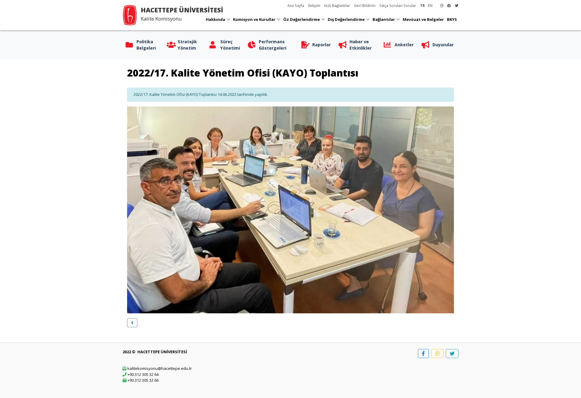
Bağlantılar (384, 19)
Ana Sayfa (295, 5)
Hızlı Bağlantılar (337, 5)
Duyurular (443, 44)
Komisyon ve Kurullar (254, 19)
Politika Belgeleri (146, 45)
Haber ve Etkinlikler (361, 45)
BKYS (452, 19)
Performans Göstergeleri (272, 45)
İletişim (314, 5)
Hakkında (215, 19)
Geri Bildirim (365, 5)
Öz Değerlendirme (301, 19)
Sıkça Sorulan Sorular (397, 5)
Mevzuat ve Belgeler (423, 19)
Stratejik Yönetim (187, 45)
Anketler (404, 44)
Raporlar (321, 44)
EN (430, 5)
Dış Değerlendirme (346, 19)
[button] (132, 322)
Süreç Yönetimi (230, 45)
